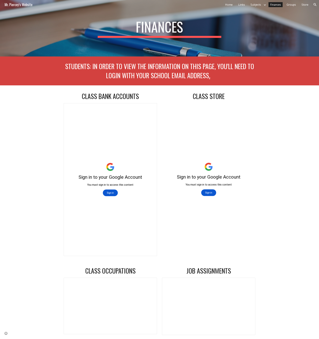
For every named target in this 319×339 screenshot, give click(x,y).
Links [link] (241, 4)
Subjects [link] (256, 4)
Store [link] (305, 4)
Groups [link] (291, 4)
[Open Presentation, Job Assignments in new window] (249, 282)
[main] (159, 28)
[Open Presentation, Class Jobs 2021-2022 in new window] (150, 282)
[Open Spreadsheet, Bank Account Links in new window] (150, 107)
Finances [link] (275, 4)
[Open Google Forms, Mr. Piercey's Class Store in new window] (249, 107)
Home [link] (229, 4)
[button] (315, 5)
